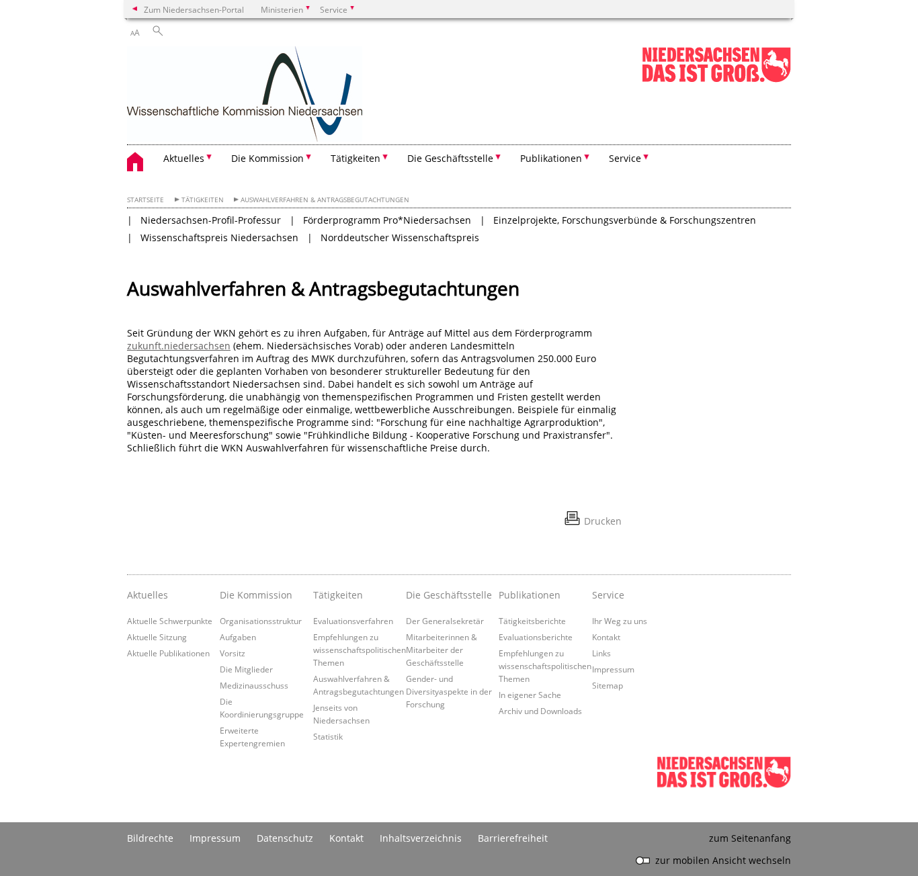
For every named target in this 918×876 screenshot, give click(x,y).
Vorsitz (232, 653)
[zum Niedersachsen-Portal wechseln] (716, 79)
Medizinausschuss (254, 685)
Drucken (603, 521)
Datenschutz (285, 838)
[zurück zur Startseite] (244, 95)
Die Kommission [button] (267, 158)
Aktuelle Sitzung (157, 636)
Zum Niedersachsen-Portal (194, 9)
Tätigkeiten (202, 199)
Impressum (613, 669)
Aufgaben (238, 636)
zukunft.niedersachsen (179, 345)
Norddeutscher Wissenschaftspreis (400, 237)
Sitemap (607, 685)
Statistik (328, 736)
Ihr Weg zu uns (619, 620)
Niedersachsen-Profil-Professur (210, 220)
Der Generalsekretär (445, 620)
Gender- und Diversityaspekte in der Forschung (449, 691)
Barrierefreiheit (513, 838)
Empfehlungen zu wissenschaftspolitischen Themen (359, 649)
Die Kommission (256, 594)
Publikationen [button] (551, 158)
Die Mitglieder (246, 669)
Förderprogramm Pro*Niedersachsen (387, 220)
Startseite (145, 199)
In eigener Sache (530, 694)
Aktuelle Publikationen (168, 653)
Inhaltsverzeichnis (421, 838)
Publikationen (529, 594)
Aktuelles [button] (183, 158)
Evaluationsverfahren (353, 620)
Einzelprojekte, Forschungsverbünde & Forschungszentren (624, 220)
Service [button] (625, 158)
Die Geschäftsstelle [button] (450, 158)
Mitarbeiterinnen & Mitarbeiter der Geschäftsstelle (441, 649)
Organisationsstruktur (261, 620)
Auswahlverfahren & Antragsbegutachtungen (325, 199)
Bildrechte (150, 838)
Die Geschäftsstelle (449, 594)
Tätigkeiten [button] (355, 158)
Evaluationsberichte (536, 636)
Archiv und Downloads (540, 710)
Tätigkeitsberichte (532, 620)
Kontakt (606, 636)
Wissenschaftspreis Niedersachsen (219, 237)
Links (601, 653)
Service (608, 594)
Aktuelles (147, 594)
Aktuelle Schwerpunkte (169, 620)
